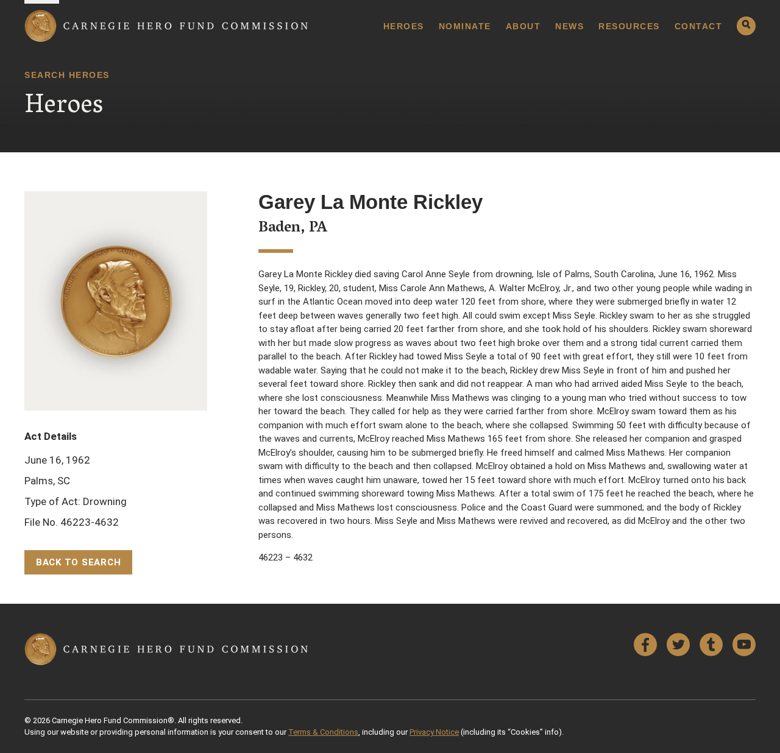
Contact (699, 26)
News (569, 26)
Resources (629, 26)
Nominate (465, 26)
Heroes (403, 26)
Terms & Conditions (323, 732)
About (523, 26)
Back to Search (78, 562)
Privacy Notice (434, 732)
